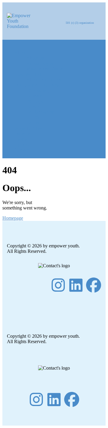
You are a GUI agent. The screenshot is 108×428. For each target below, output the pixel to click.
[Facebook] (93, 285)
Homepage (12, 218)
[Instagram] (58, 285)
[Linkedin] (75, 285)
